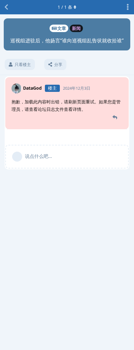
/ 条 (65, 7)
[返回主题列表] (6, 7)
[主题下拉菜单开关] (128, 7)
